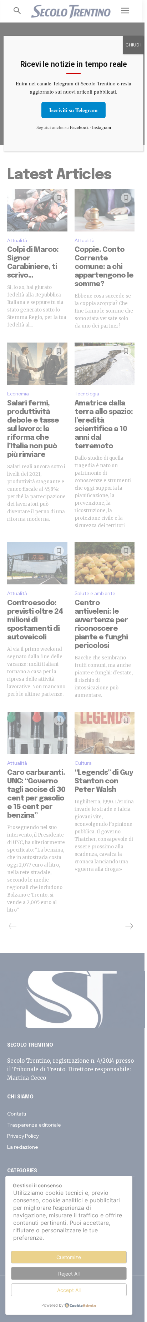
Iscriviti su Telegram (73, 110)
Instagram (101, 127)
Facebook (79, 127)
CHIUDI (133, 45)
